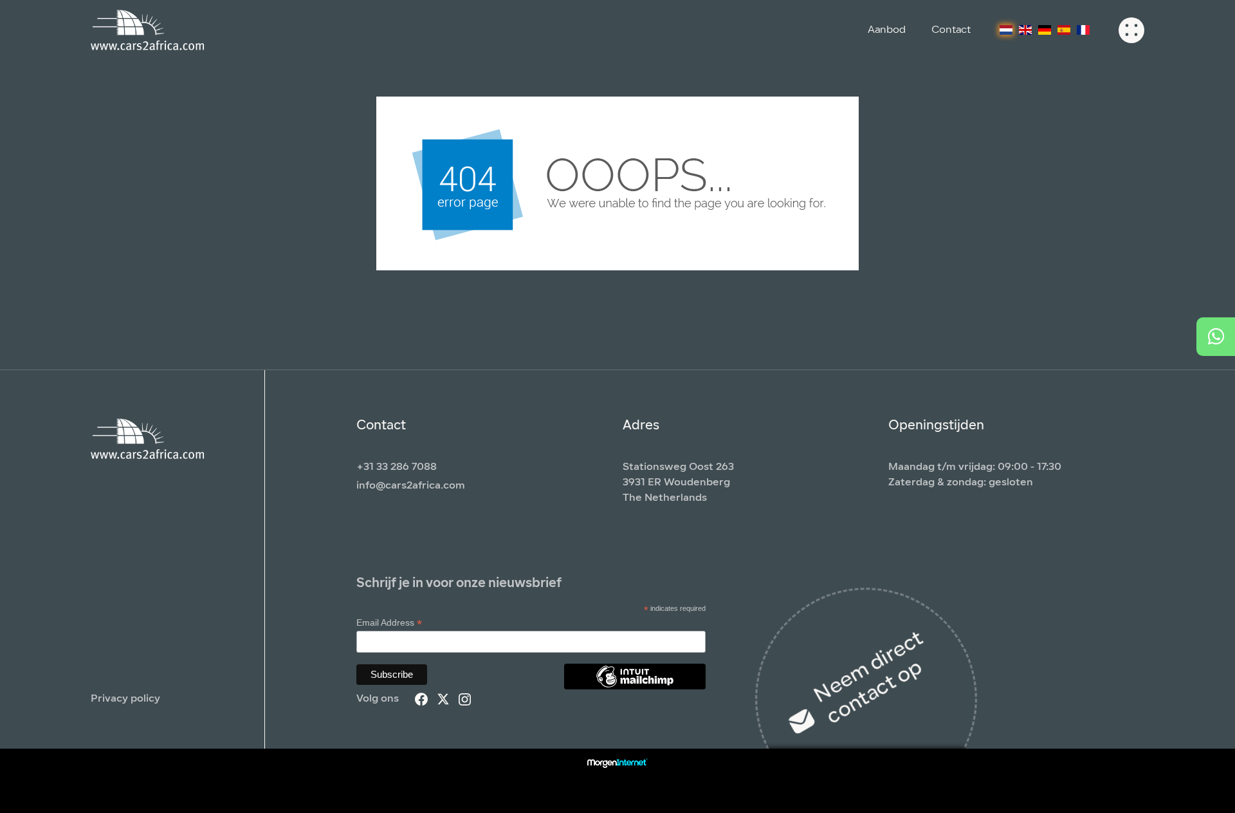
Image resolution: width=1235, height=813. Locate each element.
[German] (1044, 30)
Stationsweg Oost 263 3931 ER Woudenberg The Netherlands (678, 482)
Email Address (389, 623)
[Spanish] (1063, 30)
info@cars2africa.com (410, 486)
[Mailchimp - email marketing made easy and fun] (635, 686)
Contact (951, 30)
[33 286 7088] (1215, 336)
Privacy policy (125, 699)
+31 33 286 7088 (396, 467)
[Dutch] (1006, 30)
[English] (1025, 30)
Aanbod (887, 30)
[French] (1083, 30)
